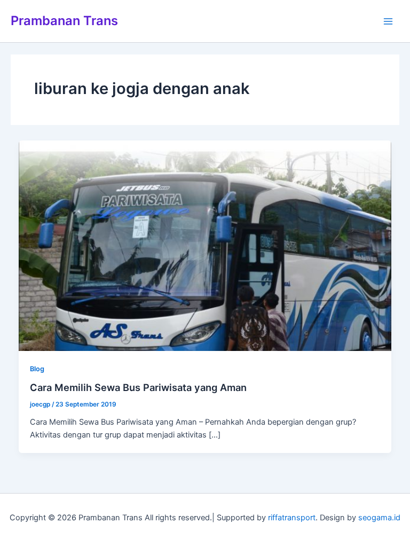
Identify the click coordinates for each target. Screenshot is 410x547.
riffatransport (292, 517)
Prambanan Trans (64, 20)
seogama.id (379, 517)
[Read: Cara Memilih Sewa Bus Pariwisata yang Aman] (205, 245)
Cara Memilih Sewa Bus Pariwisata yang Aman (138, 387)
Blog (37, 369)
